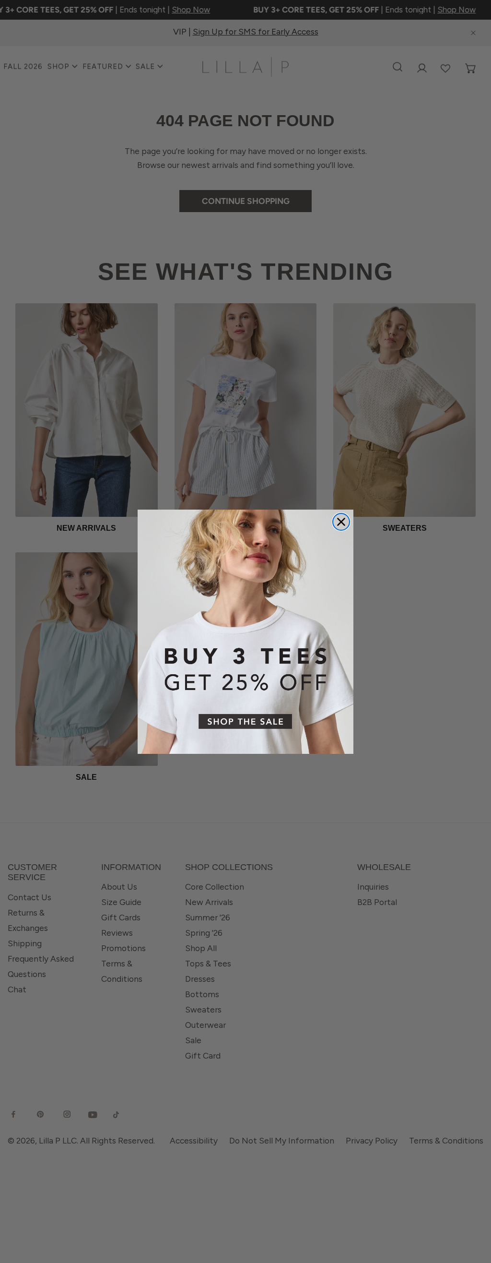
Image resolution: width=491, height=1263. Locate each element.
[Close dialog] (341, 521)
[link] (245, 632)
